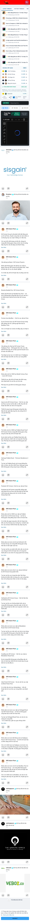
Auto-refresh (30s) (18, 97)
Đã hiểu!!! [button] (15, 918)
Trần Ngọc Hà (11, 77)
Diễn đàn (11, 97)
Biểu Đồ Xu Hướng (16, 114)
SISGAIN (8, 150)
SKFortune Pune (11, 229)
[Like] (15, 189)
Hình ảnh (25, 108)
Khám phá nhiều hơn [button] (8, 915)
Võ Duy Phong (11, 80)
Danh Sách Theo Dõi (24, 114)
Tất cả (6, 108)
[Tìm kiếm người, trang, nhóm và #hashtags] (27, 2)
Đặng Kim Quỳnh (12, 83)
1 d (6, 153)
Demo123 (10, 93)
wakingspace (10, 788)
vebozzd (8, 867)
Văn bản (15, 108)
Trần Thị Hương (11, 71)
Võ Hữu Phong (11, 74)
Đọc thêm (3, 247)
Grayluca (9, 194)
